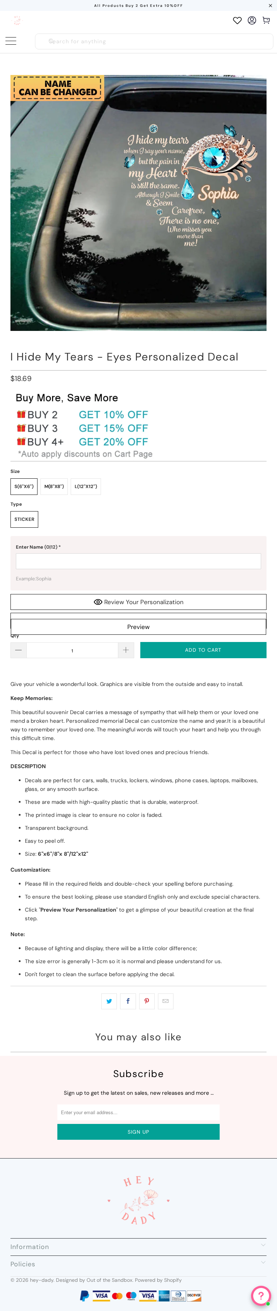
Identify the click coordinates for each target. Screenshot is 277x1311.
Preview (138, 627)
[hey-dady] (17, 20)
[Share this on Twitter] (109, 1001)
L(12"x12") (86, 486)
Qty (14, 636)
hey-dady (41, 1280)
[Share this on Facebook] (128, 1001)
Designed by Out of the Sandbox (94, 1280)
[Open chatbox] (261, 1296)
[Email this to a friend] (165, 1001)
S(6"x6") (24, 486)
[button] (138, 547)
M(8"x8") (54, 486)
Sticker (24, 519)
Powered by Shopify (158, 1280)
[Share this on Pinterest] (147, 1001)
